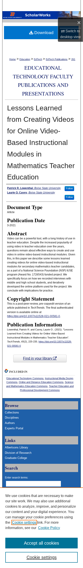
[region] (41, 527)
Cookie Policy (49, 528)
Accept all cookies (41, 543)
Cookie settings (24, 522)
